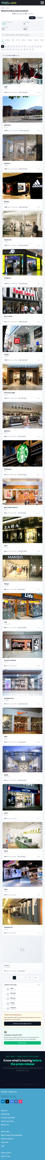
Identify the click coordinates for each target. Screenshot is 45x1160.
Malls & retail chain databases (11, 1135)
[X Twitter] (7, 1101)
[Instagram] (20, 1101)
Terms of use (5, 1156)
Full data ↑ (40, 17)
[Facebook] (16, 1101)
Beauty (30, 40)
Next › (36, 977)
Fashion (8, 40)
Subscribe (4, 1142)
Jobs (2, 1146)
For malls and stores (8, 1117)
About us (4, 1110)
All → (39, 985)
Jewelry (36, 40)
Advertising (5, 1114)
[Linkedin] (3, 1101)
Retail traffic (5, 1131)
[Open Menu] (42, 2)
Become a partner (7, 1139)
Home (2, 8)
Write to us (5, 1125)
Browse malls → (22, 1043)
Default (32, 17)
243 (29, 977)
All (2, 40)
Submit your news (7, 1121)
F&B (13, 40)
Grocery (24, 40)
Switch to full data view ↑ (22, 1023)
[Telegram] (12, 1101)
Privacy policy (6, 1153)
